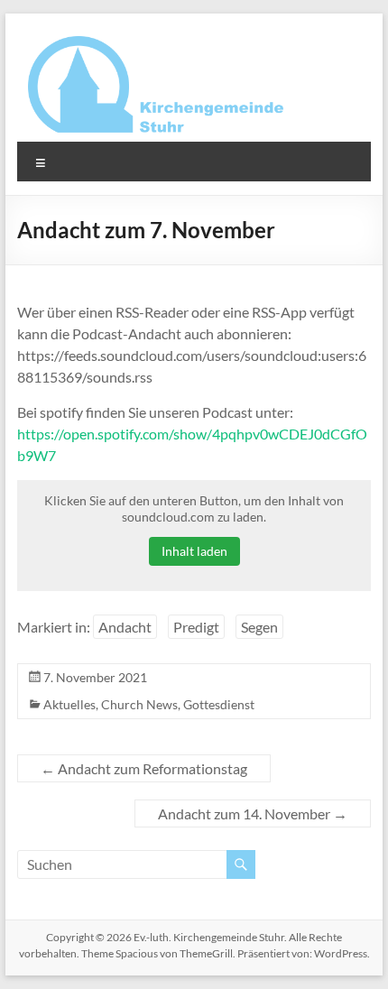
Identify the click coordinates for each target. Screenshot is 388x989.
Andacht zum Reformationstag (144, 768)
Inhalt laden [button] (194, 551)
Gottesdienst (218, 704)
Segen (259, 626)
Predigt (196, 626)
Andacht (125, 626)
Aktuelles (69, 704)
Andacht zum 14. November (252, 813)
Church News (139, 704)
